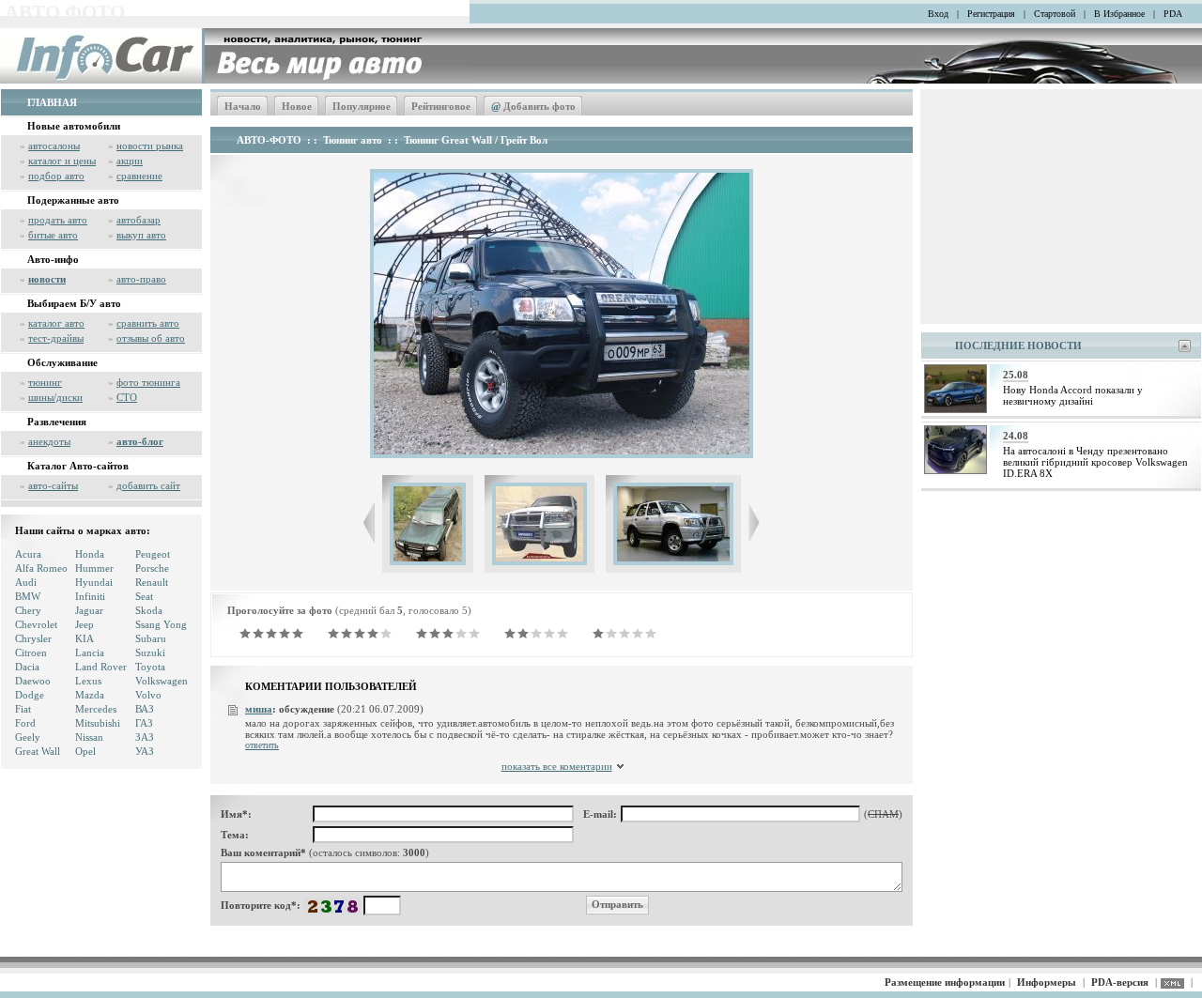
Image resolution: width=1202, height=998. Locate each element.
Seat (144, 596)
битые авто (53, 234)
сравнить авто (147, 323)
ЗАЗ (144, 737)
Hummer (94, 568)
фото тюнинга (148, 382)
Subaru (150, 638)
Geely (27, 737)
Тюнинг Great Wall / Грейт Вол (475, 140)
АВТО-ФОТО (269, 140)
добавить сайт (148, 485)
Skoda (148, 610)
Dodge (29, 694)
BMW (27, 596)
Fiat (23, 708)
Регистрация (991, 13)
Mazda (89, 694)
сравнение (139, 175)
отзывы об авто (150, 338)
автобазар (138, 219)
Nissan (89, 737)
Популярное (361, 106)
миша (258, 708)
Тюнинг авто (352, 140)
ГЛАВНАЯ (52, 102)
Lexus (88, 680)
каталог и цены (62, 160)
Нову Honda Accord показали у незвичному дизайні (1073, 395)
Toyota (150, 666)
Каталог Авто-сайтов (78, 465)
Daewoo (33, 680)
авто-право (141, 278)
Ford (25, 723)
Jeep (84, 624)
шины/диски (55, 397)
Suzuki (150, 652)
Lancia (89, 652)
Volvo (148, 694)
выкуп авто (141, 234)
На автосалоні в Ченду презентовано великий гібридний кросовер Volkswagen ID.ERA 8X (1095, 462)
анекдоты (49, 441)
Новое (297, 106)
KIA (84, 638)
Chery (28, 610)
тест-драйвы (56, 338)
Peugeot (152, 554)
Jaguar (89, 610)
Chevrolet (36, 624)
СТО (126, 397)
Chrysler (33, 638)
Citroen (31, 652)
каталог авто (56, 323)
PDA (1172, 13)
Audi (26, 582)
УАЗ (144, 751)
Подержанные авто (73, 200)
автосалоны (54, 145)
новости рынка (149, 145)
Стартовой (1054, 13)
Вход (938, 13)
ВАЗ (144, 708)
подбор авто (56, 175)
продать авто (57, 219)
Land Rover (101, 666)
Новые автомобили (73, 125)
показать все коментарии (556, 766)
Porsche (152, 568)
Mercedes (95, 708)
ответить (262, 745)
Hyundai (94, 582)
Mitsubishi (97, 723)
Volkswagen (161, 680)
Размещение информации (945, 982)
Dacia (27, 666)
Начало (242, 106)
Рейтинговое (440, 106)
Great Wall (37, 751)
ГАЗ (144, 723)
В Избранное (1119, 13)
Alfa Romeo (41, 568)
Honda (89, 554)
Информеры (1046, 982)
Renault (151, 582)
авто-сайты (53, 485)
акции (129, 160)
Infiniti (90, 596)
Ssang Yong (161, 624)
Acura (28, 554)
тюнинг (45, 382)
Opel (85, 751)
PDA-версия (1119, 982)
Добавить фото (533, 106)
